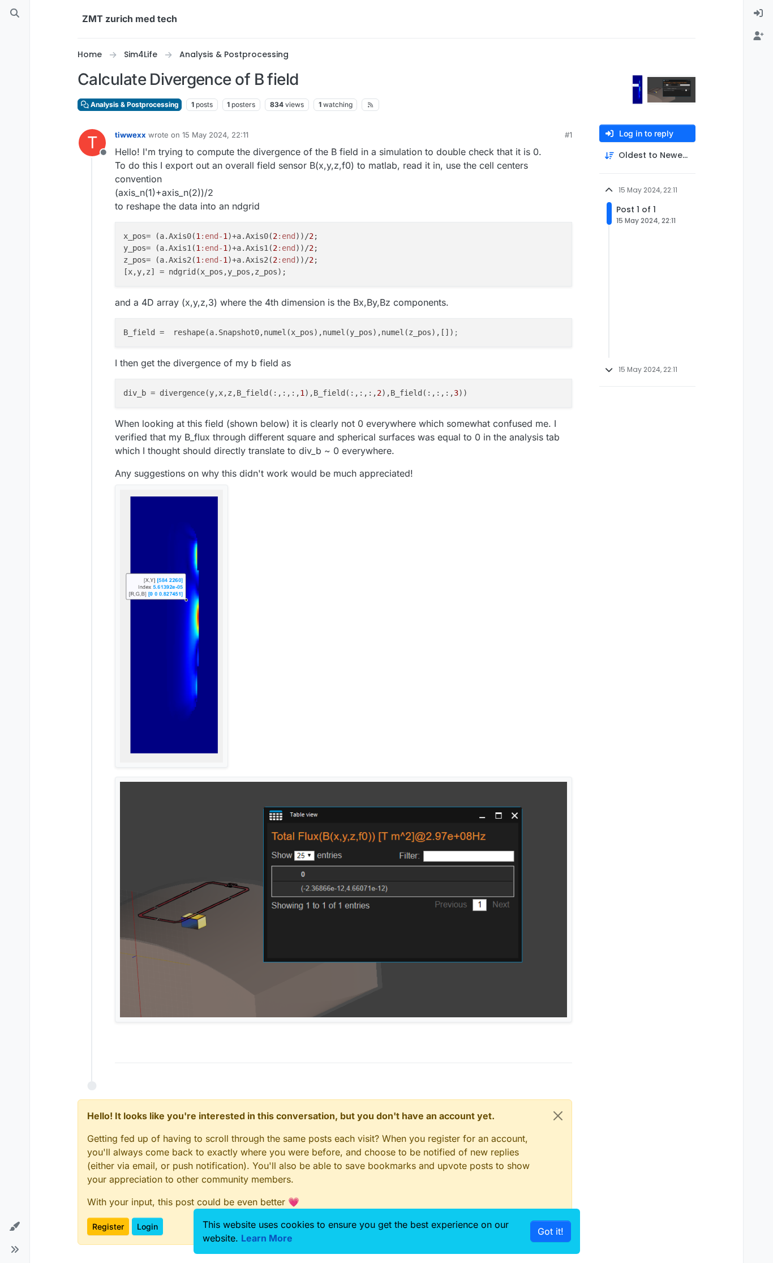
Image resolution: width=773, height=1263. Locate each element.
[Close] (558, 1116)
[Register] (758, 36)
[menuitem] (758, 14)
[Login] (758, 14)
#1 (568, 134)
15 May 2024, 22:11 (215, 134)
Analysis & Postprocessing (134, 104)
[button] (15, 1227)
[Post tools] (562, 1049)
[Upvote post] (500, 1049)
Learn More (267, 1238)
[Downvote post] (540, 1049)
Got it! (551, 1231)
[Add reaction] (477, 1049)
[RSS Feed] (370, 105)
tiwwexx (130, 134)
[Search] (15, 14)
